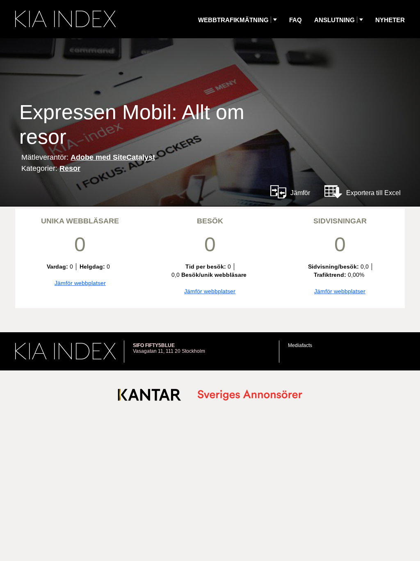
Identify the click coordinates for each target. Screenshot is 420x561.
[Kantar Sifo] (149, 396)
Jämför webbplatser (80, 283)
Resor (69, 168)
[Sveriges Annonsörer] (250, 395)
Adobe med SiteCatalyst (113, 157)
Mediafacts (300, 345)
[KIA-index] (65, 19)
